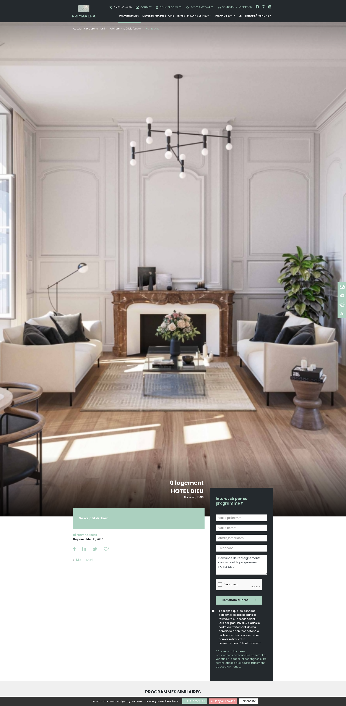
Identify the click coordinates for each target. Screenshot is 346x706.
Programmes (129, 15)
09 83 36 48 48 (123, 7)
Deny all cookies (224, 701)
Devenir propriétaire (158, 15)
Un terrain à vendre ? (254, 15)
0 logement (187, 483)
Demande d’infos (235, 600)
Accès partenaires (202, 7)
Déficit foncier (132, 28)
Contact (146, 7)
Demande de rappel (171, 7)
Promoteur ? (225, 15)
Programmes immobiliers (103, 28)
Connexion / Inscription (237, 7)
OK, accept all (196, 701)
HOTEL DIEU (187, 491)
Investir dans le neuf (193, 15)
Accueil (78, 28)
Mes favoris (85, 559)
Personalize (248, 701)
